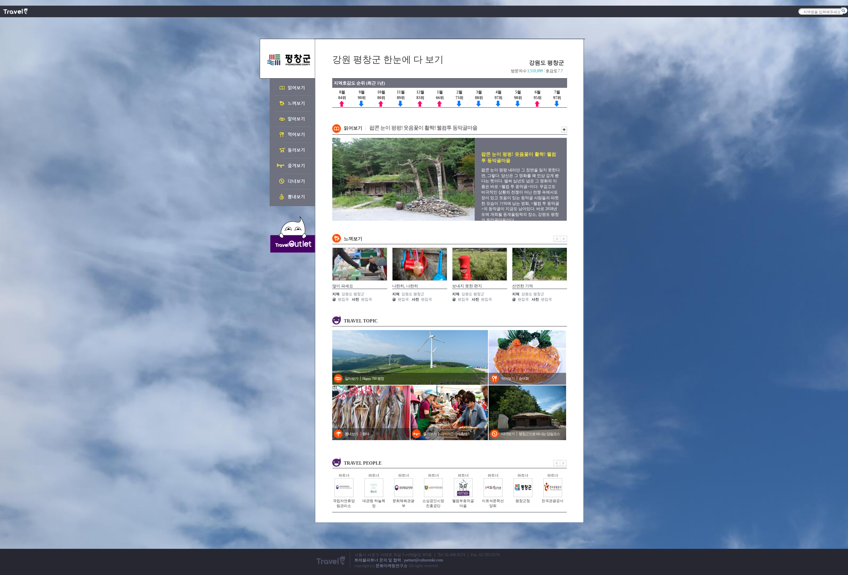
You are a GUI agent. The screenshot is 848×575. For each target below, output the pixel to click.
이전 (557, 239)
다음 (563, 239)
